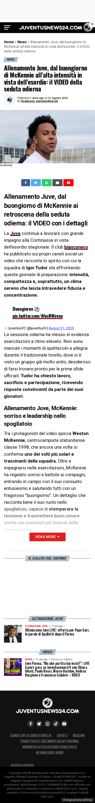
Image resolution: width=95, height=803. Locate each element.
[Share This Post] (47, 182)
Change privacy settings (77, 799)
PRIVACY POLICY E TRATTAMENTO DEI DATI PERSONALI (50, 741)
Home (9, 42)
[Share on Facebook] (26, 182)
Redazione (79, 735)
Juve (15, 233)
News (22, 42)
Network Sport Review (49, 752)
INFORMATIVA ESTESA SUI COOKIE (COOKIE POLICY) (50, 747)
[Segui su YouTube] (64, 723)
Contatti (62, 735)
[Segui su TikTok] (56, 723)
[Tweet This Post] (36, 182)
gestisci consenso (22, 764)
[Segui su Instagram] (47, 723)
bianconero (76, 247)
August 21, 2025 (61, 328)
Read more (46, 537)
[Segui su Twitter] (39, 723)
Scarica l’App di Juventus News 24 (30, 735)
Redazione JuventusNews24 (39, 101)
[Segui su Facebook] (30, 723)
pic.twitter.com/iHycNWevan (38, 315)
